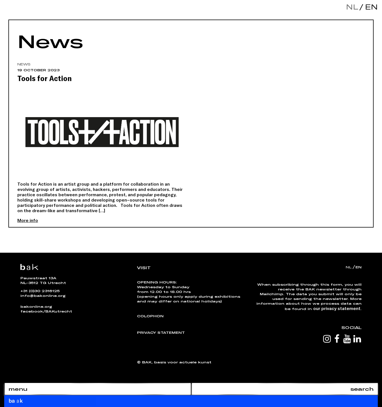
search (362, 389)
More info (27, 220)
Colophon (150, 316)
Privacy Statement (161, 332)
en (370, 7)
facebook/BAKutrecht (46, 311)
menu (17, 389)
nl (352, 7)
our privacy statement (336, 308)
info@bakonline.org (42, 295)
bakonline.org (36, 306)
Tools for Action (44, 78)
